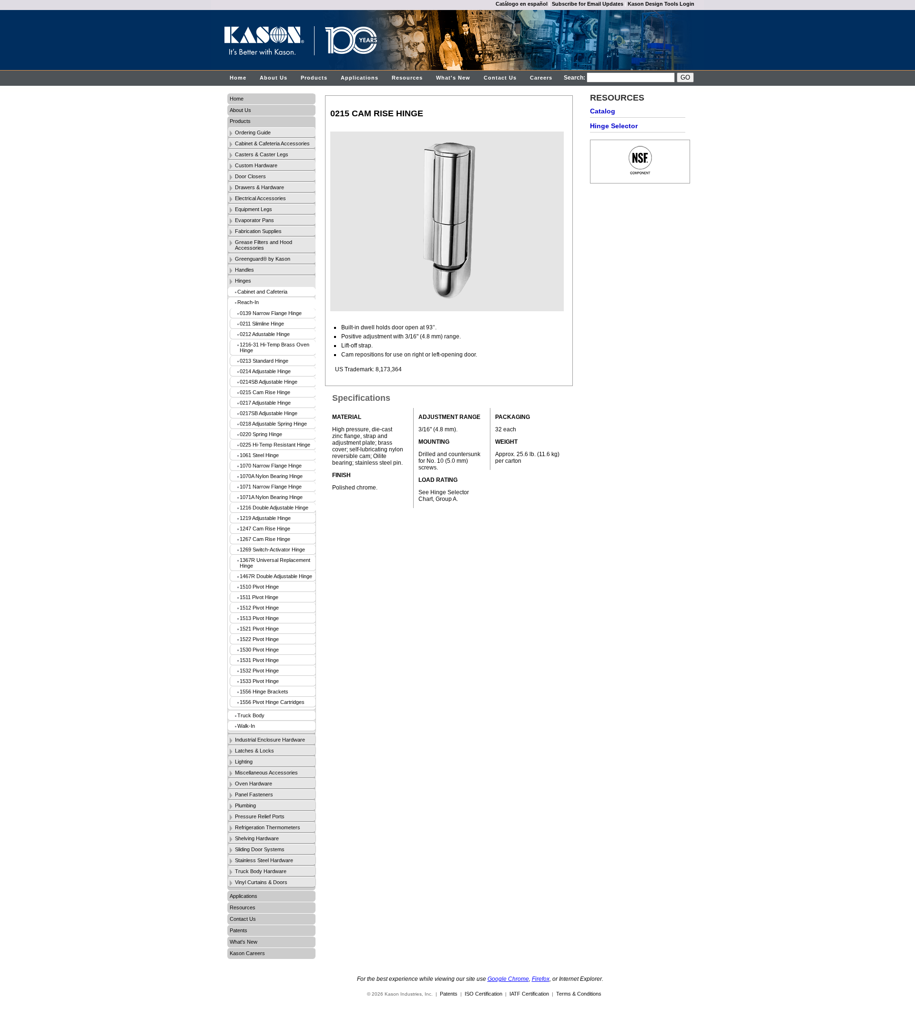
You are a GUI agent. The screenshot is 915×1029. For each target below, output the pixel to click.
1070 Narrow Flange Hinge (271, 466)
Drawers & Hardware (259, 187)
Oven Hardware (253, 783)
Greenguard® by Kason (262, 259)
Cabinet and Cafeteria (262, 292)
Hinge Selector (614, 126)
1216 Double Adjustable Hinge (274, 507)
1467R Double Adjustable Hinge (276, 576)
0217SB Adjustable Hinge (268, 413)
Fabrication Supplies (258, 231)
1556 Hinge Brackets (264, 691)
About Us (273, 78)
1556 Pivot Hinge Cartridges (272, 702)
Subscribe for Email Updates (587, 4)
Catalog (602, 111)
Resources (407, 78)
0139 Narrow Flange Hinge (271, 313)
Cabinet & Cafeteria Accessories (272, 143)
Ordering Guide (253, 132)
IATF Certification (529, 994)
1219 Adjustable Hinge (265, 518)
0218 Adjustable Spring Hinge (273, 424)
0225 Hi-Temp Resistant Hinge (275, 445)
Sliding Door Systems (260, 849)
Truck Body (250, 715)
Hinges (243, 281)
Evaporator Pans (254, 220)
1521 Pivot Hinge (259, 629)
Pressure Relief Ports (260, 816)
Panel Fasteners (254, 794)
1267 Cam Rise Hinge (265, 539)
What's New (453, 78)
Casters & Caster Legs (261, 154)
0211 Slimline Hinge (262, 323)
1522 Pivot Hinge (259, 639)
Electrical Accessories (260, 198)
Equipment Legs (253, 209)
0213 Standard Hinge (264, 361)
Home (238, 78)
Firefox (540, 979)
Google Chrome (508, 979)
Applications (359, 78)
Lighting (244, 761)
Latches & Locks (254, 751)
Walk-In (246, 726)
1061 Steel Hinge (259, 455)
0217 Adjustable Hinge (265, 403)
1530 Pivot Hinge (259, 649)
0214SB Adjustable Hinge (268, 382)
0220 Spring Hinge (261, 434)
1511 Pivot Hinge (259, 597)
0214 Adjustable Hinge (265, 371)
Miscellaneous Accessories (266, 772)
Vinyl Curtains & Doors (261, 882)
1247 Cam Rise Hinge (265, 528)
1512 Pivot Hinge (259, 608)
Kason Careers (247, 953)
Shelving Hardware (257, 838)
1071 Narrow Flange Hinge (271, 486)
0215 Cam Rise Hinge (265, 392)
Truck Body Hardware (260, 871)
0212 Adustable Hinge (265, 334)
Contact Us (500, 78)
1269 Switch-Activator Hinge (272, 549)
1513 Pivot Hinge (259, 618)
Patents (238, 930)
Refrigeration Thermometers (267, 827)
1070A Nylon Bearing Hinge (271, 476)
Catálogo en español (522, 4)
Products (314, 78)
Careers (541, 78)
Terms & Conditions (578, 994)
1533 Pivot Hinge (259, 681)
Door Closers (250, 176)
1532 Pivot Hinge (259, 670)
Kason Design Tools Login (661, 4)
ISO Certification (483, 994)
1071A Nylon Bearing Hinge (271, 497)
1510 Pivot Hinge (259, 587)
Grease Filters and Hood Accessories (263, 245)
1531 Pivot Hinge (259, 660)
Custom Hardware (256, 165)
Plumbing (245, 805)
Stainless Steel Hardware (264, 860)
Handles (244, 270)
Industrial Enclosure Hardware (270, 740)
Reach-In (248, 302)
